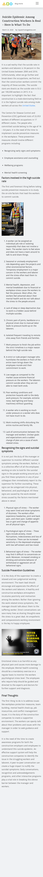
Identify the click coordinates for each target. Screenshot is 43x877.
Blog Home (19, 4)
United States (28, 105)
